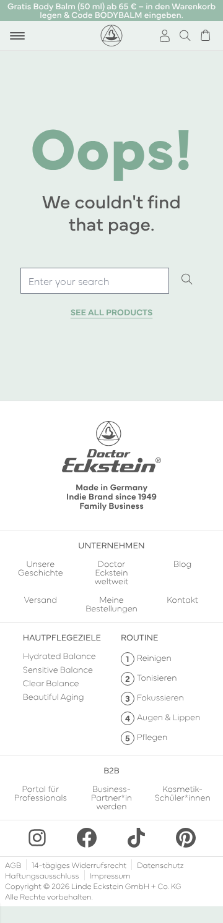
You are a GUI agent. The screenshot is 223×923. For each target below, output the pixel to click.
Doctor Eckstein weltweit (112, 572)
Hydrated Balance (59, 655)
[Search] (187, 280)
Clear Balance (51, 682)
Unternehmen (111, 544)
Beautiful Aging (53, 696)
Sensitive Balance (58, 669)
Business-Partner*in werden (111, 797)
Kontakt (182, 600)
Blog (182, 564)
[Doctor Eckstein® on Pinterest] (186, 838)
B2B (111, 769)
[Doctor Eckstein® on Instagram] (37, 838)
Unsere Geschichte (40, 568)
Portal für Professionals (40, 793)
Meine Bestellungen (111, 603)
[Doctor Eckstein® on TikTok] (136, 838)
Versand (40, 600)
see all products (112, 312)
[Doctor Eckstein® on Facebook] (87, 838)
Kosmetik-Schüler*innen (183, 793)
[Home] (111, 35)
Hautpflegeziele (62, 637)
